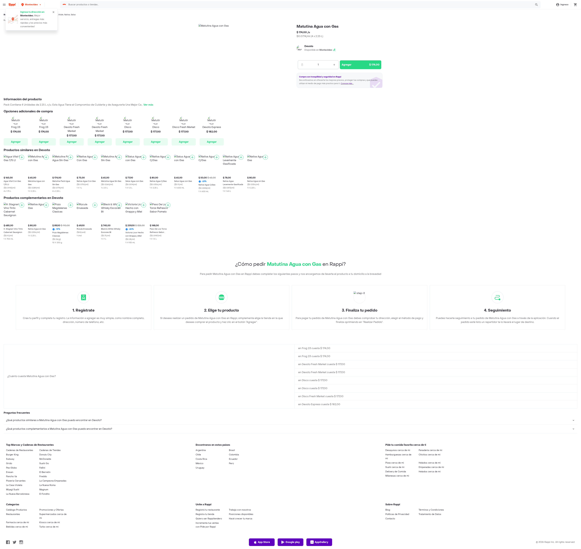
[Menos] (302, 65)
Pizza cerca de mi (394, 462)
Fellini (42, 467)
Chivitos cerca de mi (429, 454)
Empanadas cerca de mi (431, 467)
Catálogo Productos (16, 509)
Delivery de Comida (395, 471)
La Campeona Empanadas (52, 480)
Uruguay (200, 467)
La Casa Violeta (14, 485)
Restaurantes (13, 514)
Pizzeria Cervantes (16, 480)
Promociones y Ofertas (51, 509)
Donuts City (45, 454)
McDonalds (45, 459)
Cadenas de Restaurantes (19, 450)
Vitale (60, 14)
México (199, 463)
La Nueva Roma (47, 485)
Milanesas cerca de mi (397, 475)
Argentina (201, 450)
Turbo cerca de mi (49, 526)
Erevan (9, 472)
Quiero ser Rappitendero (209, 518)
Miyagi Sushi (12, 489)
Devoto (308, 46)
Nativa (67, 14)
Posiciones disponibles (241, 514)
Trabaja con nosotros (240, 509)
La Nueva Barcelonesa (17, 494)
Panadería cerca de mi (430, 450)
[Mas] (334, 65)
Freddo (43, 476)
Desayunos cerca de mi (397, 450)
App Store (264, 542)
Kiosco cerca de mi (49, 522)
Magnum (43, 489)
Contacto (390, 518)
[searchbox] (299, 4)
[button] (31, 4)
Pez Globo (11, 467)
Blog (387, 509)
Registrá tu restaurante (208, 509)
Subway (10, 459)
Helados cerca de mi (430, 462)
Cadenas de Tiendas (50, 450)
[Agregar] (21, 157)
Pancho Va (11, 476)
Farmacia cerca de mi (17, 522)
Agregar (16, 141)
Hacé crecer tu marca (240, 518)
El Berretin (44, 472)
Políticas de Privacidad (397, 514)
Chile (198, 454)
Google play (293, 542)
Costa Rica (201, 459)
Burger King (12, 454)
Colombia (234, 454)
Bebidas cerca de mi (17, 526)
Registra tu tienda (205, 514)
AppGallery (321, 542)
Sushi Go (44, 463)
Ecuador (233, 459)
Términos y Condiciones (431, 509)
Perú (231, 463)
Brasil (232, 450)
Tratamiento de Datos (430, 514)
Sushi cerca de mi (394, 467)
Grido (9, 463)
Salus (73, 14)
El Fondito (44, 494)
